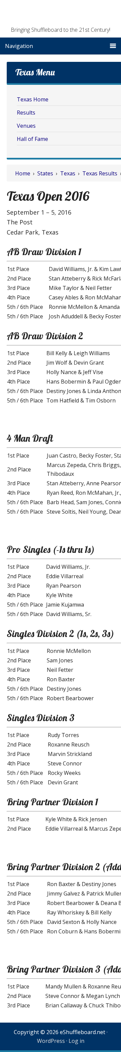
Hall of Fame (32, 139)
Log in (76, 1041)
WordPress (51, 1041)
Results (26, 112)
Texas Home (32, 99)
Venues (26, 125)
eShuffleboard (60, 15)
